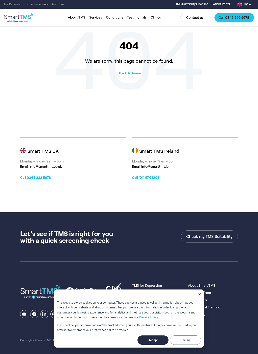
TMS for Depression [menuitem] (147, 285)
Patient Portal (220, 4)
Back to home (130, 73)
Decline (185, 340)
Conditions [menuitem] (114, 17)
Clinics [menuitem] (156, 17)
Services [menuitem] (95, 17)
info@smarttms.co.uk (45, 166)
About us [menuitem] (58, 4)
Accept (153, 340)
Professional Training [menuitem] (204, 307)
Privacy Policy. (149, 317)
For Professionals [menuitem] (36, 4)
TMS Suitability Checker (192, 4)
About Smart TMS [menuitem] (201, 285)
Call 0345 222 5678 (35, 177)
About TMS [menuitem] (76, 17)
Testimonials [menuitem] (137, 17)
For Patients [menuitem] (12, 4)
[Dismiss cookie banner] (199, 294)
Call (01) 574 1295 (145, 177)
